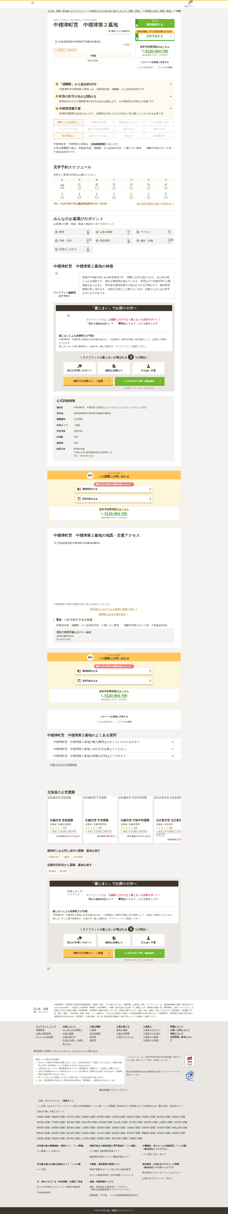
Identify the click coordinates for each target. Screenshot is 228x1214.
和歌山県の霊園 (179, 1128)
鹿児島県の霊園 (119, 1138)
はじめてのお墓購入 (72, 1030)
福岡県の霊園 (178, 1133)
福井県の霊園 (150, 1122)
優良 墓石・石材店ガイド (170, 1106)
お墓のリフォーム (125, 1037)
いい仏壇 (41, 1169)
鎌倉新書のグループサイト (114, 1090)
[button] (154, 23)
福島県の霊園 (133, 1117)
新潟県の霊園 (105, 1122)
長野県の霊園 (180, 1122)
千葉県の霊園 (58, 1122)
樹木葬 (93, 1037)
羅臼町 (63, 871)
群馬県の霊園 (178, 1117)
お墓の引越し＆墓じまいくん (51, 1111)
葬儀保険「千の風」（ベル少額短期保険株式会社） (114, 1195)
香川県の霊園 (133, 1133)
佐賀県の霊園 (43, 1138)
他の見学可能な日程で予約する (154, 203)
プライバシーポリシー (62, 1051)
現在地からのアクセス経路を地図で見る (112, 609)
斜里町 (52, 871)
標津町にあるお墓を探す (112, 614)
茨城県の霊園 (148, 1117)
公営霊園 (78, 857)
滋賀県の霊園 (103, 1128)
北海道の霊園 (43, 1117)
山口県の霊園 (103, 1133)
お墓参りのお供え (152, 1033)
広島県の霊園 (88, 1133)
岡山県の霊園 (73, 1133)
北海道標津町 (98, 144)
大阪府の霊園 (133, 1128)
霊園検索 (40, 1030)
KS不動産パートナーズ (122, 1175)
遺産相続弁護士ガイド (100, 1156)
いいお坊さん (53, 1151)
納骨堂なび (135, 1106)
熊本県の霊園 (73, 1138)
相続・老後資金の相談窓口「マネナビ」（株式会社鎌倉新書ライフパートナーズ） (110, 1188)
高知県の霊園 (163, 1133)
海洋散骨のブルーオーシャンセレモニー (161, 1172)
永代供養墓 (95, 1033)
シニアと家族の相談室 (69, 1187)
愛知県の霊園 (73, 1128)
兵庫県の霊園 (148, 1128)
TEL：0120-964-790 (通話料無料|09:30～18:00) (80, 203)
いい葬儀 (41, 1151)
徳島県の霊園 (118, 1133)
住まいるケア (159, 1154)
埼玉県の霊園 (43, 1122)
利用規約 (47, 1051)
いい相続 (93, 1151)
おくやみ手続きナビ (46, 1187)
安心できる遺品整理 (121, 1169)
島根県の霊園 (58, 1133)
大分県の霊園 (88, 1138)
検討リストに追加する (120, 31)
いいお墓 (41, 1106)
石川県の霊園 (135, 1122)
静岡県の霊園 (58, 1128)
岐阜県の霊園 (43, 1128)
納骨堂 (93, 1040)
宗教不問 (54, 857)
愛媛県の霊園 (148, 1133)
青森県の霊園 (58, 1117)
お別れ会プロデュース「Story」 (157, 1178)
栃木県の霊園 (163, 1117)
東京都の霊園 (73, 1122)
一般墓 (65, 857)
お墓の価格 (68, 1033)
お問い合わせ (92, 1051)
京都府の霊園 (118, 1128)
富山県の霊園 (120, 1122)
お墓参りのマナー (152, 1030)
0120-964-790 (156, 51)
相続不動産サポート (99, 1169)
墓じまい (67, 1044)
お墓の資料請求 (43, 1033)
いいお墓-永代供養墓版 (79, 1106)
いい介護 (146, 1154)
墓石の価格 (121, 1030)
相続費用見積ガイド (110, 1151)
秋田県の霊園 (103, 1117)
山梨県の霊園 (165, 1122)
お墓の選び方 (69, 1037)
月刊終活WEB (43, 1192)
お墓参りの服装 (151, 1037)
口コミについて (78, 1051)
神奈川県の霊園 (89, 1122)
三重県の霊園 (88, 1128)
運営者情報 (38, 1051)
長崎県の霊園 (58, 1138)
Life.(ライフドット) (56, 1106)
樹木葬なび (122, 1106)
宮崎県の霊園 (103, 1138)
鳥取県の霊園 (43, 1133)
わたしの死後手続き (99, 1175)
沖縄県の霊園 (135, 1138)
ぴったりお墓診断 (44, 1037)
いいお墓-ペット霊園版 (104, 1106)
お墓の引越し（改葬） (73, 1040)
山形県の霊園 (118, 1117)
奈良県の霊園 (163, 1128)
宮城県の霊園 (88, 1117)
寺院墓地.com (149, 1106)
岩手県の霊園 (73, 1117)
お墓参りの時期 (151, 1040)
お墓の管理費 (123, 1033)
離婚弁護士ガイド (122, 1156)
